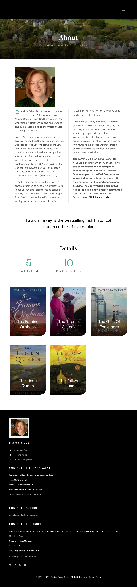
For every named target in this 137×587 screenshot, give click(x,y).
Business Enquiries (23, 459)
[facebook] (15, 565)
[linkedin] (25, 565)
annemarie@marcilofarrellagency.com (25, 494)
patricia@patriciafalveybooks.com (24, 515)
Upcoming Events (22, 450)
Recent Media (20, 455)
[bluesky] (10, 565)
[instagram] (20, 565)
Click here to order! (100, 197)
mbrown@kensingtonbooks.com (23, 556)
